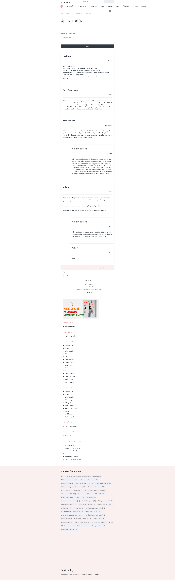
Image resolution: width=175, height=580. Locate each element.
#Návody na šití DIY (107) (68, 494)
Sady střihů (67, 332)
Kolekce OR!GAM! (70, 376)
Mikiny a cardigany (70, 351)
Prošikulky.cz (69, 570)
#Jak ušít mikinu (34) (66, 522)
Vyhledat (87, 46)
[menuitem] (62, 13)
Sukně (66, 354)
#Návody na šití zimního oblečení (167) (72, 490)
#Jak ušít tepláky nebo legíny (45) (95, 508)
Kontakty (143, 6)
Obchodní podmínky (87, 574)
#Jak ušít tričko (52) (66, 508)
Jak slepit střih (68, 454)
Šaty (66, 357)
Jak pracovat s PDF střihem (72, 451)
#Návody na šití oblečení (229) (96, 487)
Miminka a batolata (70, 414)
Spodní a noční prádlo (71, 368)
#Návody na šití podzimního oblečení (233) (73, 487)
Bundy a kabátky (69, 405)
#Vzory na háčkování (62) (105, 501)
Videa (102, 6)
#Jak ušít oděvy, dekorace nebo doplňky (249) (74, 483)
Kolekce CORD (69, 379)
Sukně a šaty (68, 400)
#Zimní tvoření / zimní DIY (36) (82, 518)
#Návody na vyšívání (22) (98, 526)
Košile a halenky (69, 362)
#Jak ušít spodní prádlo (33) (82, 522)
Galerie (109, 6)
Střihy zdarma (94, 6)
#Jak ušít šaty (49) (79, 508)
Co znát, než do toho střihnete (73, 459)
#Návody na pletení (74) (89, 501)
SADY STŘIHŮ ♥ (69, 382)
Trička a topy (68, 348)
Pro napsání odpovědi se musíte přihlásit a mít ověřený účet (87, 268)
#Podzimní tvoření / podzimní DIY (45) (72, 511)
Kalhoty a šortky (69, 359)
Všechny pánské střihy (71, 426)
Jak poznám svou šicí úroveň (72, 448)
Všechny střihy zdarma (71, 326)
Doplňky (67, 371)
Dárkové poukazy (70, 432)
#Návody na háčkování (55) (105, 504)
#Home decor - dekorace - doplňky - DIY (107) (91, 494)
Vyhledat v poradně (68, 33)
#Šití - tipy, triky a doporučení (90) (86, 497)
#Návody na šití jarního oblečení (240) (100, 483)
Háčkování (125, 6)
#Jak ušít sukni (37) (66, 518)
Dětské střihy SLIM (70, 417)
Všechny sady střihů (70, 336)
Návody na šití (82, 6)
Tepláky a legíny (69, 345)
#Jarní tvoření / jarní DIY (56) (87, 504)
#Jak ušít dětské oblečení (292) (69, 480)
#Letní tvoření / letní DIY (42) (93, 511)
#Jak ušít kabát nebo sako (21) (69, 529)
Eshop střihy (70, 6)
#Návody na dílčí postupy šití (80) (70, 501)
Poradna (135, 6)
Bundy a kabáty (69, 365)
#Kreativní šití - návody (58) (69, 504)
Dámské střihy (68, 342)
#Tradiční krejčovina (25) (68, 526)
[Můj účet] (113, 11)
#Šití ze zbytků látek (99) (68, 497)
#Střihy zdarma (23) (82, 526)
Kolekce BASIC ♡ (70, 373)
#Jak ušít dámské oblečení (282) (89, 480)
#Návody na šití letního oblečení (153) (95, 490)
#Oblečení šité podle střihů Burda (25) (102, 522)
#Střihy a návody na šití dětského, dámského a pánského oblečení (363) (81, 476)
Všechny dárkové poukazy (72, 436)
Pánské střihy (68, 422)
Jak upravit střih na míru (71, 456)
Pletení (117, 6)
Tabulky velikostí (69, 445)
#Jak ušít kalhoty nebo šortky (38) (95, 515)
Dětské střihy (68, 388)
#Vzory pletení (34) (98, 518)
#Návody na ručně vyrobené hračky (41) (72, 515)
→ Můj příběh (89, 292)
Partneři (97, 574)
